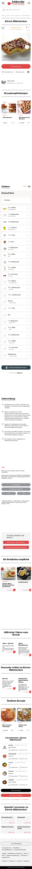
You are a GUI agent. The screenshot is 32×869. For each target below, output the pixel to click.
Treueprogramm (6, 847)
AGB (3, 855)
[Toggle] (28, 3)
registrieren (26, 799)
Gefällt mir (24, 750)
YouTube (19, 861)
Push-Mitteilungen (7, 849)
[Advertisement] (16, 611)
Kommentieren (14, 750)
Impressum (24, 855)
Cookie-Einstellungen (20, 849)
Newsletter (16, 847)
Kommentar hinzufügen (16, 795)
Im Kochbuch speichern (16, 489)
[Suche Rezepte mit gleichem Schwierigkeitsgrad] (28, 28)
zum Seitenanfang (16, 843)
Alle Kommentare (16, 790)
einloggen (16, 799)
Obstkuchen (26, 501)
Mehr (8, 503)
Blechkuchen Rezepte (8, 502)
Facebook (4, 861)
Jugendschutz (6, 857)
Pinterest (12, 861)
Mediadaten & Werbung (15, 853)
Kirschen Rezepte (7, 501)
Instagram (26, 861)
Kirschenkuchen (7, 817)
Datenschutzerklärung (13, 855)
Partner (26, 853)
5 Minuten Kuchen (7, 827)
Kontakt (4, 853)
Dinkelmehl (21, 817)
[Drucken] (28, 72)
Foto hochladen (16, 484)
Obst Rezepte (17, 501)
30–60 (3, 27)
